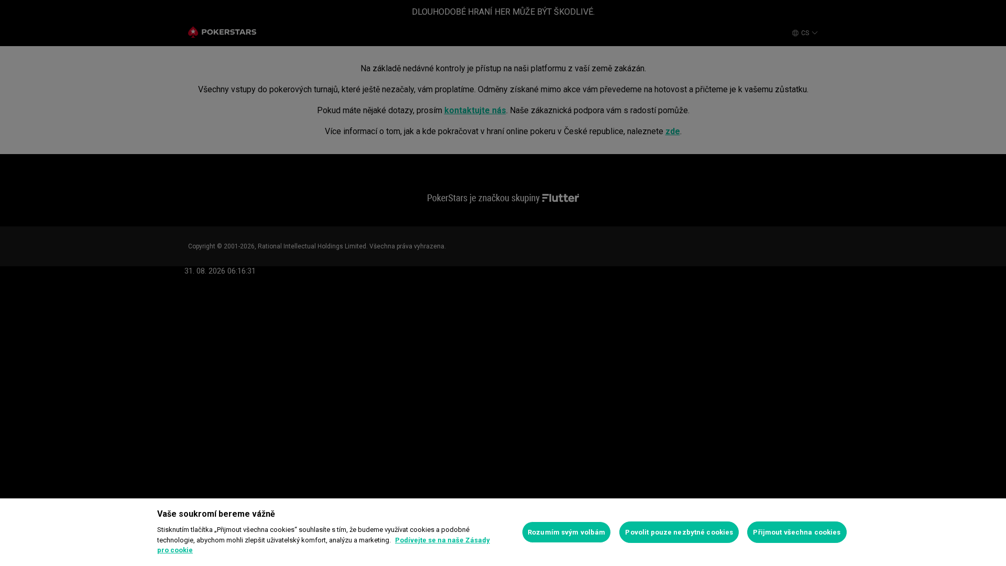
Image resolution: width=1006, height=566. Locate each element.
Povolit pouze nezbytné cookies (679, 532)
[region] (503, 532)
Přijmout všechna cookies (796, 532)
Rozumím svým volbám (566, 532)
